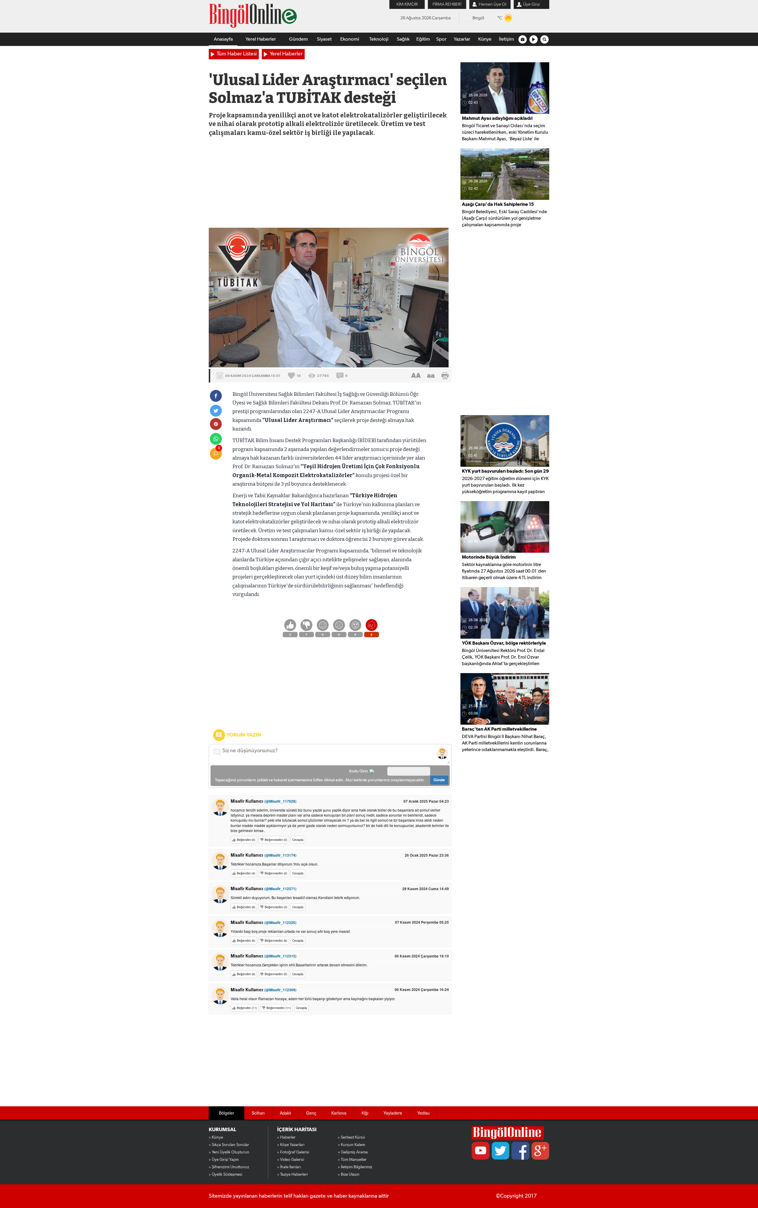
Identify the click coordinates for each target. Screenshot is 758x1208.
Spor (441, 39)
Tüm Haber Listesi (237, 54)
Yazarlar (462, 39)
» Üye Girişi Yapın (224, 1160)
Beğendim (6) (246, 907)
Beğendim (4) (246, 873)
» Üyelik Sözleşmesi (225, 1174)
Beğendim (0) (246, 840)
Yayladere (392, 1113)
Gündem (298, 39)
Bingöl (478, 18)
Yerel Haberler (260, 39)
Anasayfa (223, 39)
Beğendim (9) (246, 974)
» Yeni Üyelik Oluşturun (229, 1152)
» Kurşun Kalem (351, 1145)
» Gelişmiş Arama (353, 1152)
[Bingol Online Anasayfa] (507, 1133)
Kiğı (365, 1113)
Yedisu (423, 1113)
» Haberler (286, 1137)
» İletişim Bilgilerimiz (355, 1167)
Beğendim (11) (247, 1008)
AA (416, 375)
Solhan (258, 1113)
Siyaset (324, 39)
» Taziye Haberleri (292, 1174)
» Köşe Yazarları (290, 1145)
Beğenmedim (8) (276, 940)
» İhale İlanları (289, 1167)
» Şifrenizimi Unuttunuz (229, 1167)
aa (431, 375)
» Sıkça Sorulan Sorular (229, 1145)
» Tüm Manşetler (352, 1160)
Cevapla (297, 840)
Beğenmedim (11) (278, 1008)
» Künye (216, 1137)
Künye (485, 39)
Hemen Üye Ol (492, 4)
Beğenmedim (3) (276, 907)
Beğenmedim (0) (276, 840)
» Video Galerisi (290, 1160)
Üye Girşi (531, 4)
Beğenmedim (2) (276, 873)
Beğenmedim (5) (276, 974)
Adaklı (285, 1113)
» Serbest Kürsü (351, 1137)
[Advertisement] (330, 183)
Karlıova (338, 1113)
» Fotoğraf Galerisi (293, 1152)
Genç (311, 1113)
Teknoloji (378, 39)
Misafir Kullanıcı (263, 801)
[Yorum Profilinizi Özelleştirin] (442, 753)
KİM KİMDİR (407, 4)
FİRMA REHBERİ (447, 4)
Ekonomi (349, 39)
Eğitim (423, 39)
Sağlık (403, 39)
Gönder (439, 780)
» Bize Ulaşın (348, 1174)
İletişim (506, 39)
